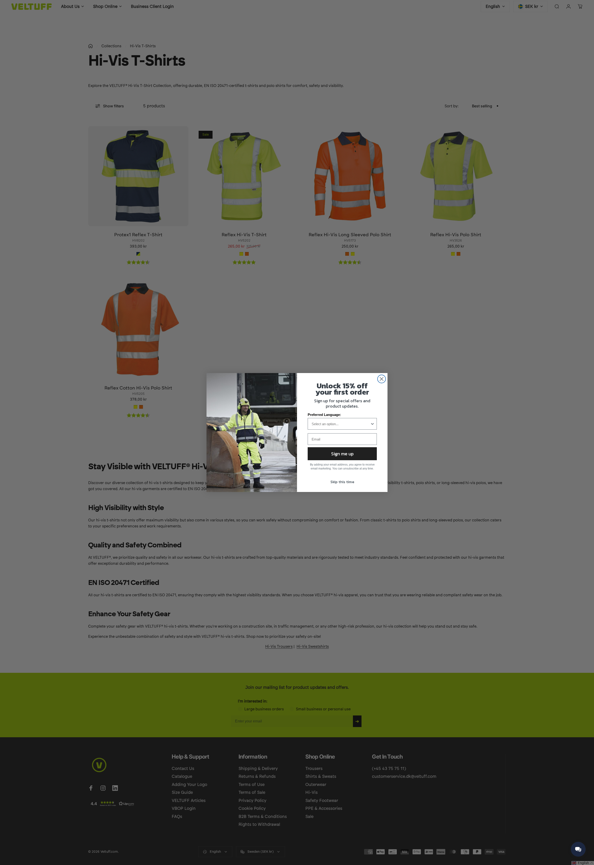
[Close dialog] (382, 379)
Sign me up (342, 453)
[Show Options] (372, 423)
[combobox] (341, 423)
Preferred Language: (324, 415)
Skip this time (342, 482)
